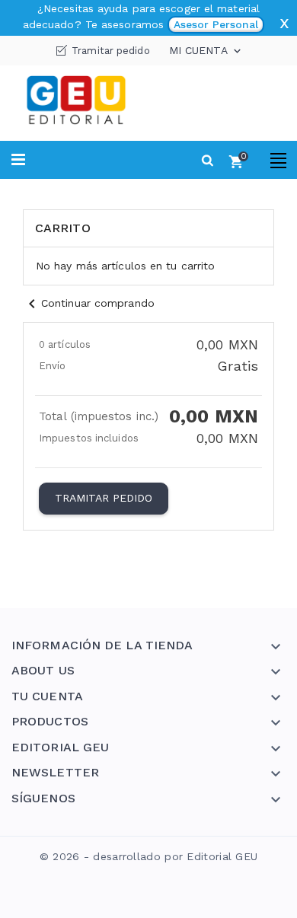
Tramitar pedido (111, 50)
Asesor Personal (216, 24)
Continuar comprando (89, 303)
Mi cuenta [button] (206, 51)
